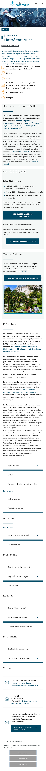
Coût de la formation (18, 648)
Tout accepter (23, 753)
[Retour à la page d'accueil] (19, 3)
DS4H (14, 151)
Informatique (8, 123)
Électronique (28, 126)
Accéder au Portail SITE (21, 241)
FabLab (24, 271)
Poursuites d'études (17, 617)
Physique (7, 126)
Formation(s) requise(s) (19, 535)
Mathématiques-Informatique (24, 346)
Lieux (10, 474)
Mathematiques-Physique (14, 349)
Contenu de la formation (20, 566)
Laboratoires (14, 498)
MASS (27, 123)
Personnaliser (23, 758)
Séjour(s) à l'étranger (18, 576)
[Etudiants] (23, 299)
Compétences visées (18, 607)
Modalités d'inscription (19, 658)
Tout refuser (23, 764)
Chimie (16, 126)
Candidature (14, 544)
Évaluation (13, 585)
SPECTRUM (24, 151)
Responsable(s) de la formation (23, 483)
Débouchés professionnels (20, 626)
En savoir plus (20, 64)
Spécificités (13, 465)
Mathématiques (22, 120)
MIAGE (36, 123)
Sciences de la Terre (11, 128)
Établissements (15, 508)
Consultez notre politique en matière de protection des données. (22, 746)
